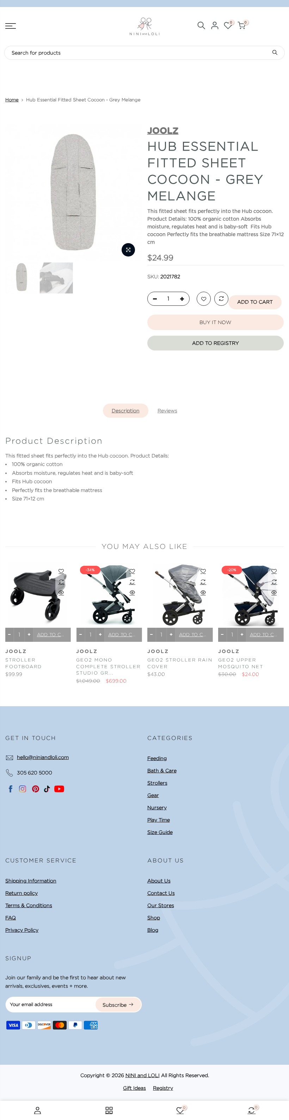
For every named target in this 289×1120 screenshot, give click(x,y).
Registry (163, 1088)
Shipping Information (30, 881)
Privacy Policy (21, 930)
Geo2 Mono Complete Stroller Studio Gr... (108, 666)
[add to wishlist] (203, 299)
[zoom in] (128, 250)
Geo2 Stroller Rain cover (180, 663)
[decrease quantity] (153, 299)
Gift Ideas (134, 1088)
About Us (159, 881)
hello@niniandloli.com (43, 757)
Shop (153, 917)
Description (126, 410)
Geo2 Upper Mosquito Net (240, 663)
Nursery (157, 807)
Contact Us (161, 893)
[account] (215, 26)
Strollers (157, 783)
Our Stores (160, 905)
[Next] (130, 192)
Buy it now (215, 322)
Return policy (21, 893)
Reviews (167, 410)
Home (12, 99)
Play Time (158, 820)
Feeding (157, 758)
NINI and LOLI (142, 1075)
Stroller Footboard (23, 663)
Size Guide (160, 832)
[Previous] (17, 192)
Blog (152, 930)
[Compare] (221, 299)
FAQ (10, 917)
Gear (153, 795)
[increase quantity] (184, 299)
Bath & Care (162, 770)
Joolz (16, 651)
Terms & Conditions (28, 905)
